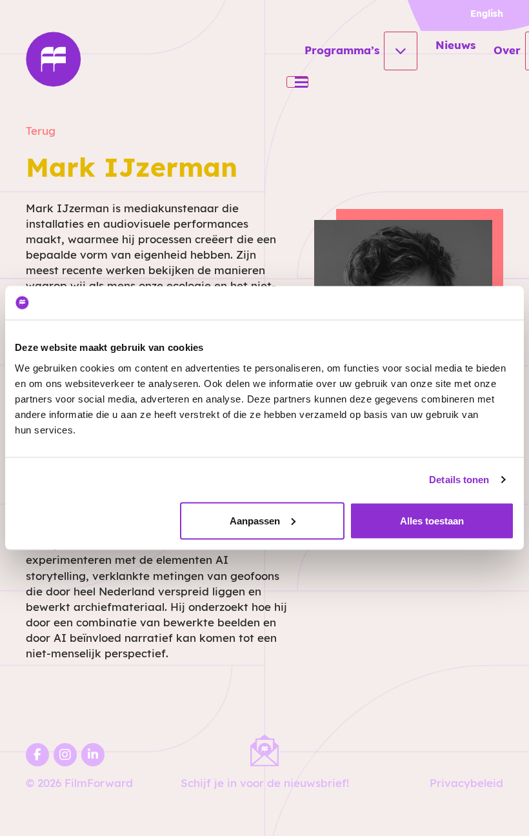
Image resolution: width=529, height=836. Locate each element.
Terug (40, 130)
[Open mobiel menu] (297, 82)
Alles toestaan (432, 520)
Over (507, 50)
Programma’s (341, 50)
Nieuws (455, 45)
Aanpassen (255, 520)
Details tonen (459, 479)
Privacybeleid (466, 783)
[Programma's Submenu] (400, 51)
